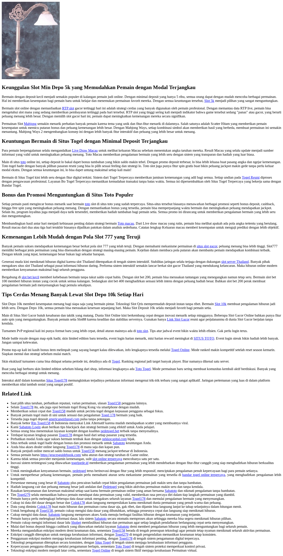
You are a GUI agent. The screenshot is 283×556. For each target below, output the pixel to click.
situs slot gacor (207, 246)
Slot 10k (220, 304)
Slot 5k (209, 101)
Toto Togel (143, 369)
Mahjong (30, 124)
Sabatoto (119, 443)
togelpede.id (79, 463)
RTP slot (68, 108)
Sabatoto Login (30, 427)
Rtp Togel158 (40, 423)
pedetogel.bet (110, 431)
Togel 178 (108, 415)
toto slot (142, 331)
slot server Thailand (235, 262)
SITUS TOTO (204, 338)
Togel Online (180, 350)
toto (23, 162)
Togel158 (114, 403)
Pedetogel (110, 487)
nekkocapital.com (114, 439)
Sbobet (76, 522)
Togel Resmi (251, 177)
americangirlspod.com (64, 419)
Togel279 (23, 495)
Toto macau (126, 223)
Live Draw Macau (85, 150)
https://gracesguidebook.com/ (60, 455)
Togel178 (26, 407)
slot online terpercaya (107, 459)
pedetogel (79, 471)
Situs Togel (103, 542)
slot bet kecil (30, 277)
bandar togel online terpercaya (203, 475)
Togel (116, 361)
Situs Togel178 (56, 380)
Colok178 (78, 502)
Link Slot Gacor (178, 319)
